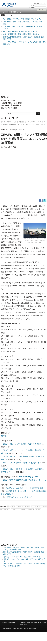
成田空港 (38, 509)
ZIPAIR (4, 436)
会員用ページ (16, 12)
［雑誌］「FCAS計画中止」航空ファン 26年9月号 (21, 557)
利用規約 (23, 622)
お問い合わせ (23, 624)
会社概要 (4, 622)
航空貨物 (25, 124)
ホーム (4, 12)
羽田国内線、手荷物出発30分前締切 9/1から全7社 (22, 19)
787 (7, 124)
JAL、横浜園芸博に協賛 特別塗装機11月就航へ (21, 34)
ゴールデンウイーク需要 (23, 506)
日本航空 (20, 122)
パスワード (31, 7)
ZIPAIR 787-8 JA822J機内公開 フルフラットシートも (24, 480)
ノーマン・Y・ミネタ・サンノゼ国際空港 (22, 509)
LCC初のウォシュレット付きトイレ (20, 497)
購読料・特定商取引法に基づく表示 (36, 622)
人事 (4, 124)
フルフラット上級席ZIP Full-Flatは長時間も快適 (24, 488)
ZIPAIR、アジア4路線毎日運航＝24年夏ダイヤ (21, 463)
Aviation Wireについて (13, 622)
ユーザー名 (31, 5)
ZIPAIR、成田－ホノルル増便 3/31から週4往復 (22, 444)
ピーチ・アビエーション (9, 122)
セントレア (32, 124)
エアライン (4, 130)
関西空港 (12, 124)
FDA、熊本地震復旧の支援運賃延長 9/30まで (20, 31)
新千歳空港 (18, 124)
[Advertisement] (23, 70)
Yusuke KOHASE (9, 147)
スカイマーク (27, 122)
